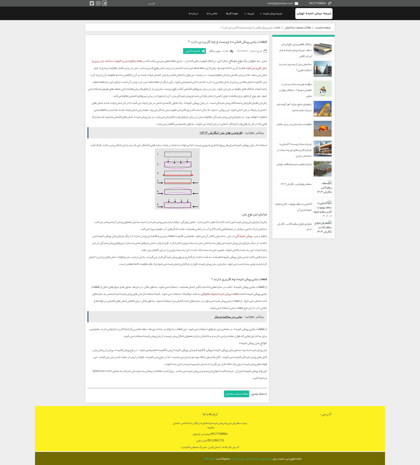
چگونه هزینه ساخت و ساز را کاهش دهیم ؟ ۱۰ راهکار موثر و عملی (295, 90)
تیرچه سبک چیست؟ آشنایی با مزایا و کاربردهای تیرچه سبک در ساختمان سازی (294, 150)
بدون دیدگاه (215, 51)
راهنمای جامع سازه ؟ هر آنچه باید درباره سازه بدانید (294, 107)
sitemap (209, 458)
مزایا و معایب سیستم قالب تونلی (294, 164)
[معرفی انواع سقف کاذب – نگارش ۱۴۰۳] (322, 228)
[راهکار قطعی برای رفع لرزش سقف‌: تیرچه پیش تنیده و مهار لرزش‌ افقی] (322, 48)
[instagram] (98, 3)
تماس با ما (212, 13)
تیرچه (250, 13)
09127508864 (317, 3)
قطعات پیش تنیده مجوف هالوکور (219, 294)
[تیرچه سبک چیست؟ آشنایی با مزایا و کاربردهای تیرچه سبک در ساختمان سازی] (322, 148)
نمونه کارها (232, 13)
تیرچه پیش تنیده (272, 13)
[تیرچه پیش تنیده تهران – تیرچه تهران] (314, 13)
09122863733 (215, 440)
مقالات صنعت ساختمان (298, 27)
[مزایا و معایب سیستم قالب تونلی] (322, 168)
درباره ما (193, 13)
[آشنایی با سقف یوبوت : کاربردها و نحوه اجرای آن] (322, 208)
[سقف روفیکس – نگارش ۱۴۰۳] (322, 188)
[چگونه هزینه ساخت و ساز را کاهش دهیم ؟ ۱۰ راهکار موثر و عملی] (322, 88)
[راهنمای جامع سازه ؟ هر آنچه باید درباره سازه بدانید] (322, 109)
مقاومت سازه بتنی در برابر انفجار (294, 124)
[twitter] (92, 3)
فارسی (151, 3)
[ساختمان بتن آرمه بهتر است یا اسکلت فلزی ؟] (322, 69)
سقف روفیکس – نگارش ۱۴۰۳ (296, 184)
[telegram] (104, 3)
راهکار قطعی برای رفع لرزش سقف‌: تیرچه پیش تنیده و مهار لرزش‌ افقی (295, 50)
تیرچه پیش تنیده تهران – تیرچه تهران (251, 458)
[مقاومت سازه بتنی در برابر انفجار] (322, 128)
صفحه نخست (323, 27)
